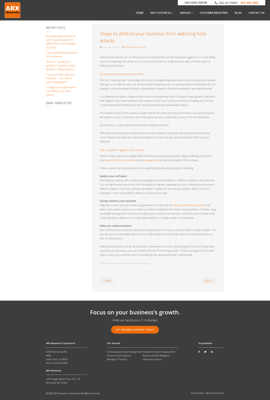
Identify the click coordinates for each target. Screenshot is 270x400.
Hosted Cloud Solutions (119, 355)
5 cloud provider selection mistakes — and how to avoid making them (60, 78)
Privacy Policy (197, 393)
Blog (238, 13)
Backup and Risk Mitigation (156, 355)
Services (185, 13)
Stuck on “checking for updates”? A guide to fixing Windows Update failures (60, 65)
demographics (149, 160)
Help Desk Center (196, 2)
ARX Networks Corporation (135, 47)
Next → (209, 280)
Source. (150, 263)
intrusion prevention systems (189, 205)
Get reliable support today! (135, 329)
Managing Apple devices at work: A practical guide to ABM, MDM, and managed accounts (60, 41)
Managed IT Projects (117, 359)
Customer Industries (214, 13)
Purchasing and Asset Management (124, 351)
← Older (106, 280)
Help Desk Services (152, 359)
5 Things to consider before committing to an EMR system (61, 91)
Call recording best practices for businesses (61, 54)
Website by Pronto (214, 393)
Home (139, 13)
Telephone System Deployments (159, 351)
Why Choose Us (160, 13)
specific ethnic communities (121, 160)
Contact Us (257, 13)
